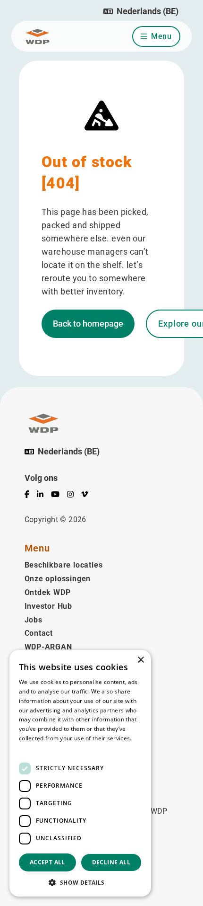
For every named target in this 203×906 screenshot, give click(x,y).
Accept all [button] (47, 862)
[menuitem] (31, 496)
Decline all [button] (111, 862)
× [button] (140, 660)
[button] (140, 11)
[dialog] (80, 773)
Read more (34, 748)
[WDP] (37, 36)
